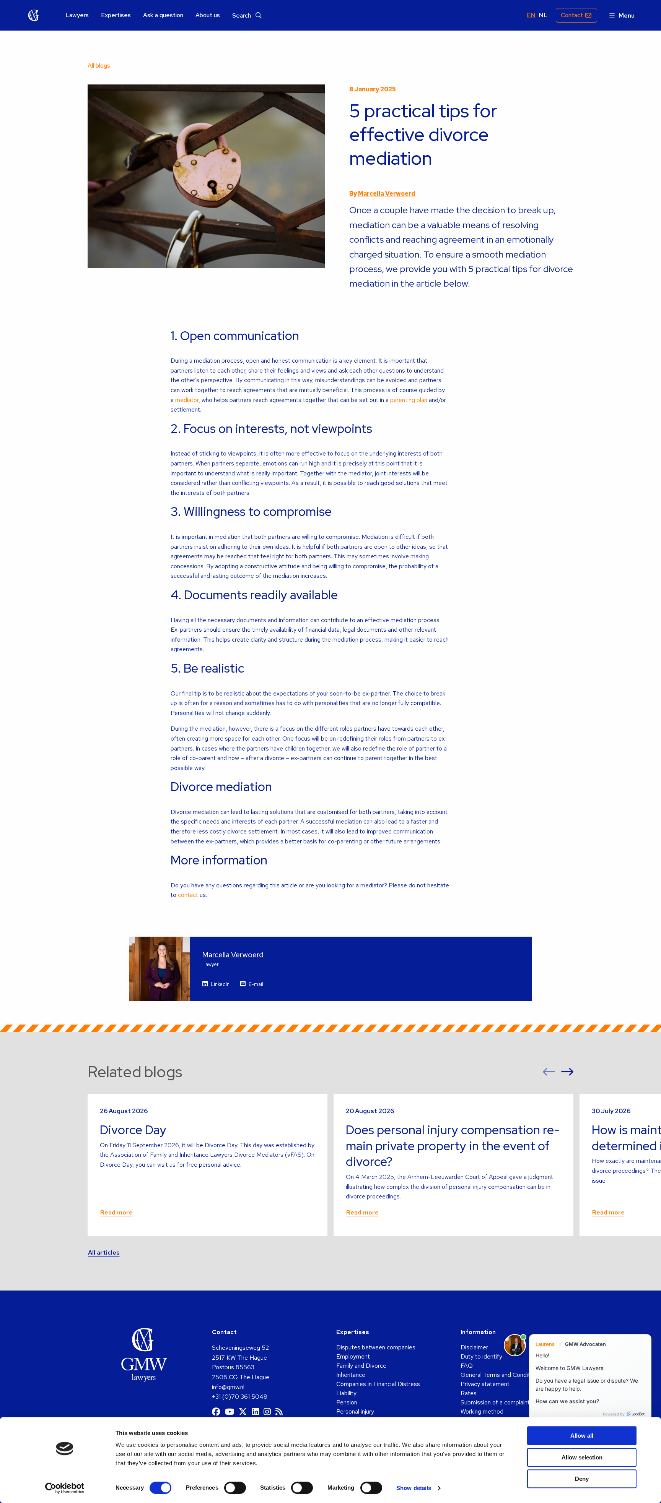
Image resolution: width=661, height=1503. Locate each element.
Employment (353, 1356)
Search (242, 15)
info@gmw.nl (228, 1387)
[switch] (235, 1488)
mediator (187, 400)
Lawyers (77, 15)
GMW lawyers (33, 15)
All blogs (99, 66)
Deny (582, 1478)
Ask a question (163, 15)
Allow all (581, 1435)
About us (207, 15)
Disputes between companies (375, 1347)
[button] (549, 1072)
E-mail (256, 984)
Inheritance (350, 1375)
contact (188, 895)
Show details (413, 1488)
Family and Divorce (361, 1366)
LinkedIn (220, 984)
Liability (346, 1393)
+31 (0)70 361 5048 (239, 1397)
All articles (104, 1252)
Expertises (116, 15)
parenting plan (408, 400)
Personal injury (355, 1411)
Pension (346, 1402)
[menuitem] (77, 15)
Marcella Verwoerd (386, 194)
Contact (572, 15)
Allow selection (582, 1457)
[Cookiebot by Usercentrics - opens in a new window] (64, 1488)
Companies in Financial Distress (378, 1384)
